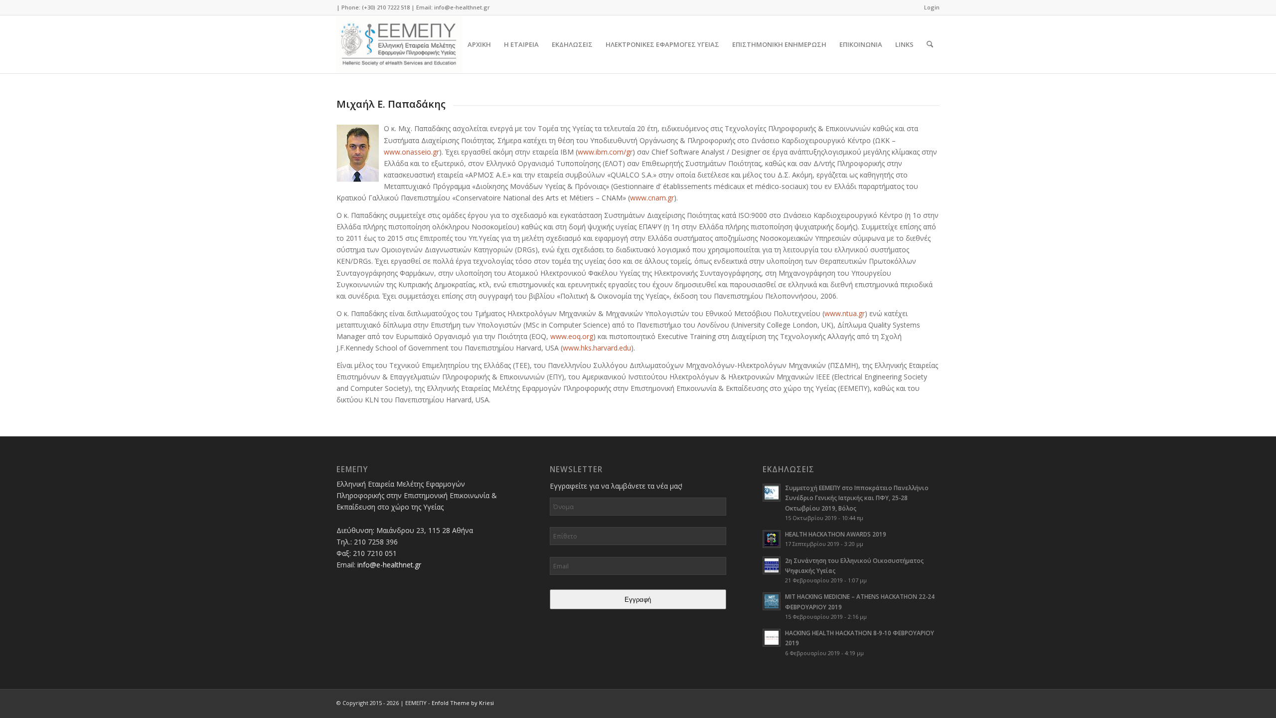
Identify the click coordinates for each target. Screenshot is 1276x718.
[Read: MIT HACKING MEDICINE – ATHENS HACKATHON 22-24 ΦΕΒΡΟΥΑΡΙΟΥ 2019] (772, 601)
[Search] (930, 44)
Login (932, 7)
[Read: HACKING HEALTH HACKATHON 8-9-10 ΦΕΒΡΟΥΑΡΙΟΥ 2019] (772, 638)
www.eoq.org (571, 336)
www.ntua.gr (844, 313)
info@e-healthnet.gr (462, 7)
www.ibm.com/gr (605, 152)
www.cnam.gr (652, 197)
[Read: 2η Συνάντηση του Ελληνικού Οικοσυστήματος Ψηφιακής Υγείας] (772, 565)
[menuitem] (929, 7)
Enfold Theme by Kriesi (463, 703)
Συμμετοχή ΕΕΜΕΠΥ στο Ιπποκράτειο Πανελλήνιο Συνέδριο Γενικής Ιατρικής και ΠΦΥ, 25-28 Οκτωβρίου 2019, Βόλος (857, 498)
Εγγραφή (638, 599)
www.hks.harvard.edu (597, 348)
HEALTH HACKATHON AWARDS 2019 (835, 534)
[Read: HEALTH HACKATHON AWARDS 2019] (772, 539)
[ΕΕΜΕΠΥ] (399, 44)
